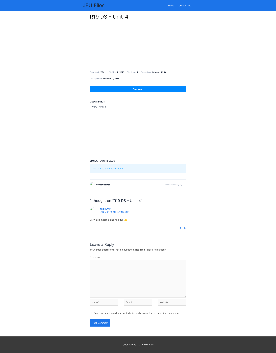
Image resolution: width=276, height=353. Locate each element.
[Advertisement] (138, 46)
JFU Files (94, 5)
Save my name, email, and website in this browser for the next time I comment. (137, 313)
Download (138, 89)
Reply (183, 228)
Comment (96, 257)
